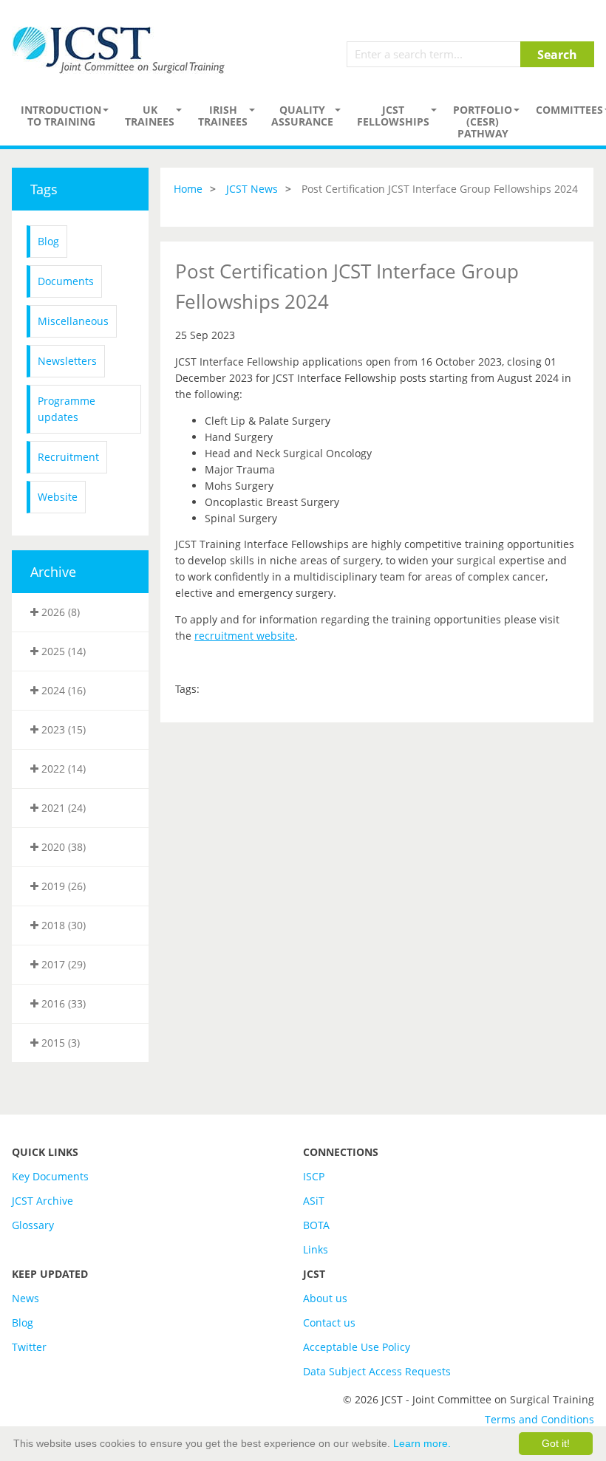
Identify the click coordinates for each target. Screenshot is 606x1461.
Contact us (329, 1322)
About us (325, 1298)
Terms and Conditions (539, 1419)
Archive (53, 572)
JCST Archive (42, 1201)
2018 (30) (62, 925)
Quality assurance (302, 116)
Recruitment (68, 457)
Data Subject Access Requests (377, 1371)
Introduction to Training (61, 116)
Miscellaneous (73, 321)
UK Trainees (149, 116)
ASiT (313, 1201)
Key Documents (50, 1176)
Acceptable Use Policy (356, 1347)
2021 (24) (62, 808)
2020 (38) (62, 847)
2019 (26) (62, 886)
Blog (48, 241)
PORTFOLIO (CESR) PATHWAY (482, 121)
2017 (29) (62, 964)
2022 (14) (62, 769)
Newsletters (67, 361)
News (25, 1298)
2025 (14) (62, 651)
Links (315, 1249)
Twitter (29, 1347)
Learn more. (422, 1443)
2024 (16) (62, 690)
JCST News (252, 189)
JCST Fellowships (393, 116)
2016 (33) (62, 1003)
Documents (66, 281)
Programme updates (66, 409)
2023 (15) (62, 729)
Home (188, 189)
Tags (44, 189)
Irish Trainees (223, 116)
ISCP (313, 1176)
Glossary (33, 1225)
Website (58, 497)
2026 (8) (59, 612)
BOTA (316, 1225)
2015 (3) (59, 1043)
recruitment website (244, 636)
